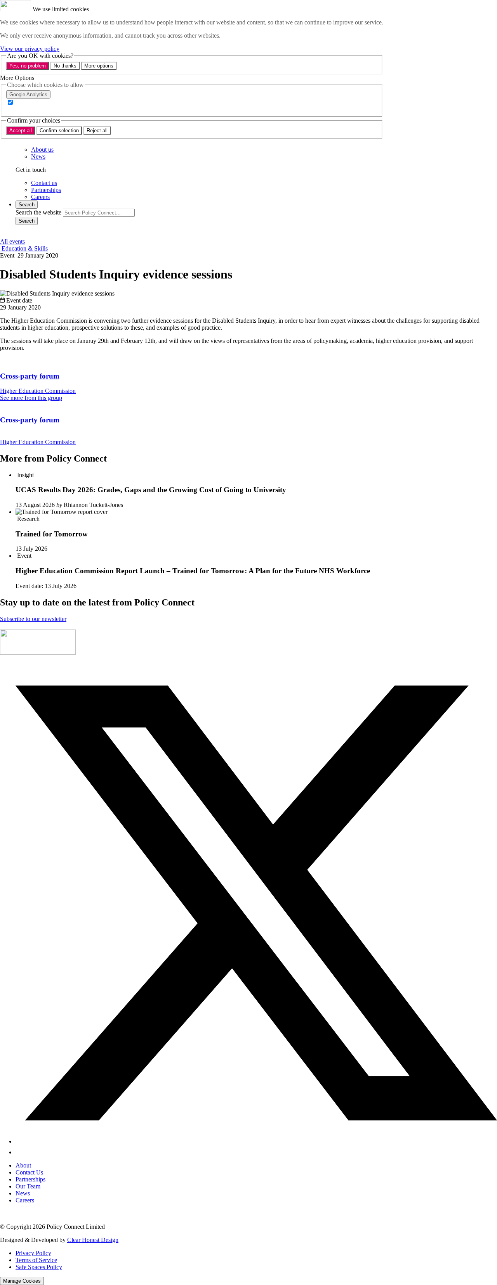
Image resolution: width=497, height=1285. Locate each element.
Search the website (38, 212)
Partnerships (30, 1179)
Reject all (97, 130)
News (23, 1193)
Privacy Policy (33, 1253)
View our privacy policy (29, 48)
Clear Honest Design (92, 1240)
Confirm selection (59, 130)
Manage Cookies (22, 1281)
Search (27, 221)
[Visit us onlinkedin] (20, 1152)
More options (98, 66)
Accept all (20, 130)
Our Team (28, 1186)
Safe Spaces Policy (39, 1267)
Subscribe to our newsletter (33, 619)
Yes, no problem (27, 66)
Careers (25, 1200)
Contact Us (29, 1172)
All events (12, 241)
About (23, 1165)
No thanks (65, 66)
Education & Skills (24, 248)
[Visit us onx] (256, 1141)
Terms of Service (36, 1260)
